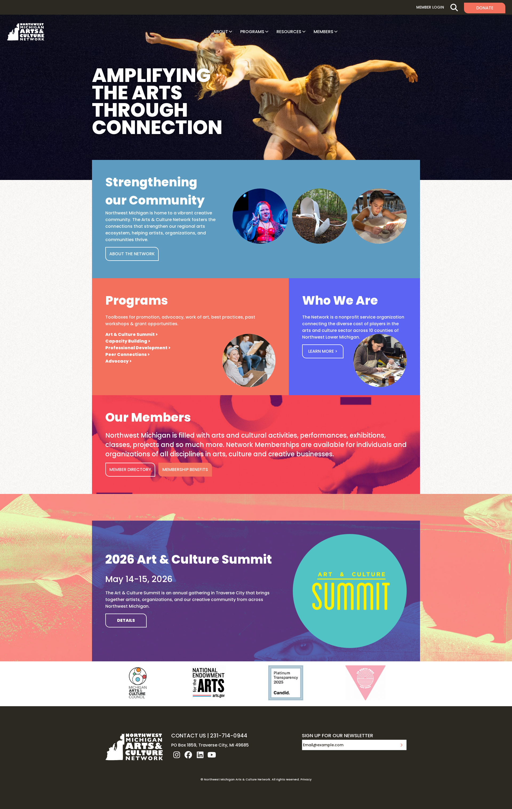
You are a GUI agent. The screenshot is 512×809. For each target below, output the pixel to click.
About (220, 32)
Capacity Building (126, 341)
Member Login (430, 7)
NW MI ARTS (26, 32)
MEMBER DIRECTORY (130, 469)
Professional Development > (137, 348)
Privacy (306, 779)
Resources (289, 32)
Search (454, 7)
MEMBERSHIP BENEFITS (185, 469)
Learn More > (322, 351)
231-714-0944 (228, 735)
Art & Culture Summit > (131, 334)
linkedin (200, 754)
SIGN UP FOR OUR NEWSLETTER (337, 736)
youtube (211, 754)
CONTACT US (188, 735)
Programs (252, 32)
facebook (188, 754)
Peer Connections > (127, 354)
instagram (176, 754)
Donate (484, 8)
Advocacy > (118, 361)
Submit (401, 745)
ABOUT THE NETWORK (132, 254)
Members (323, 32)
